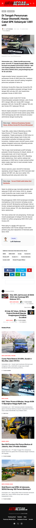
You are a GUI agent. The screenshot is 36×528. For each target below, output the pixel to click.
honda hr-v (15, 256)
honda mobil (6, 260)
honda (19, 253)
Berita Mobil (11, 11)
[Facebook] (14, 523)
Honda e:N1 (6, 256)
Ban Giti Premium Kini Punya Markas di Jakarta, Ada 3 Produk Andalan (17, 445)
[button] (2, 3)
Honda (13, 225)
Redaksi (19, 517)
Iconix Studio (24, 513)
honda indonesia (25, 256)
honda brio (27, 253)
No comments (7, 30)
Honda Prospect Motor (21, 63)
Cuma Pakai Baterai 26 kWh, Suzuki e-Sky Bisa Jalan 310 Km (17, 360)
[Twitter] (18, 523)
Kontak (31, 519)
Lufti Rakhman (15, 241)
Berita (4, 11)
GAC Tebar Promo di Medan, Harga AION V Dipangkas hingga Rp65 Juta (18, 403)
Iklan (25, 517)
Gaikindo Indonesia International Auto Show (15, 250)
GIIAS (4, 253)
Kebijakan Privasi (22, 519)
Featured (13, 355)
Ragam (11, 320)
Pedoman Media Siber (9, 519)
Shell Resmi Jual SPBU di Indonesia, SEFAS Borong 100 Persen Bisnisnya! (16, 488)
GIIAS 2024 (12, 253)
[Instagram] (21, 523)
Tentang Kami (12, 517)
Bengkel (3, 441)
